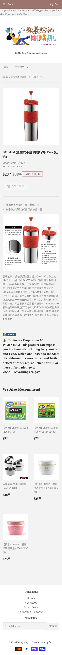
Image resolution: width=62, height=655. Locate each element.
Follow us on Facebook (31, 611)
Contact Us (31, 602)
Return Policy (31, 607)
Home (5, 67)
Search (31, 598)
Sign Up (53, 626)
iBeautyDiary (22, 642)
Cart (56, 4)
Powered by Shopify (41, 642)
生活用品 (19, 67)
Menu (10, 4)
